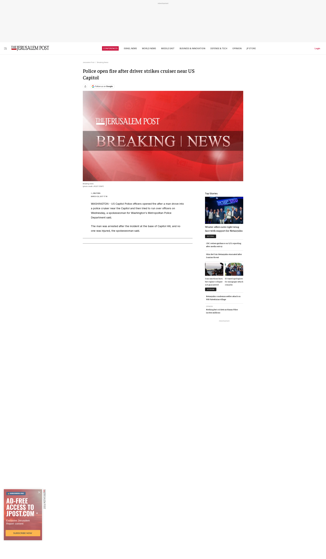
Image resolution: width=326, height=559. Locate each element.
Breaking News (102, 62)
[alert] (23, 529)
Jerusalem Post (88, 62)
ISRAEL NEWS (130, 48)
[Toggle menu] (5, 48)
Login (317, 48)
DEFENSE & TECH (218, 48)
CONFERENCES (110, 48)
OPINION (237, 48)
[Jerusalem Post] (28, 48)
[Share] (85, 86)
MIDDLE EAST (167, 48)
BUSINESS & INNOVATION (192, 48)
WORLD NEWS (149, 48)
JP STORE (251, 48)
